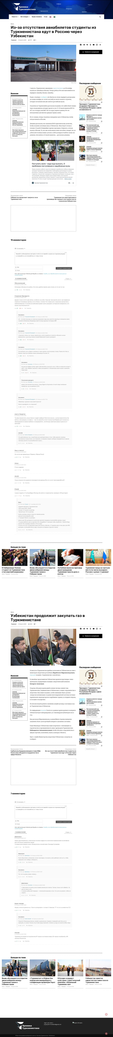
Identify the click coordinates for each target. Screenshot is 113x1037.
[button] (100, 16)
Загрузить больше (90, 165)
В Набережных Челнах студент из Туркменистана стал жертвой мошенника (13, 570)
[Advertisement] (43, 218)
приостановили (58, 88)
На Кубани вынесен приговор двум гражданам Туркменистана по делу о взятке (70, 571)
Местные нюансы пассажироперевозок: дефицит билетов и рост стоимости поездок (19, 133)
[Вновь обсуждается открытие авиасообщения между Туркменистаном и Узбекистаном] (42, 557)
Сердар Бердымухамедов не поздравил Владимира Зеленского (18, 112)
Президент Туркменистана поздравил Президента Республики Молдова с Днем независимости (90, 107)
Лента (12, 23)
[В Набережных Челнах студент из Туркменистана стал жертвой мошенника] (14, 557)
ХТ (12, 98)
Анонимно (30, 364)
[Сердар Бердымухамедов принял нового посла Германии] (82, 149)
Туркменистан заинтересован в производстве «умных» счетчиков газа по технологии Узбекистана (61, 199)
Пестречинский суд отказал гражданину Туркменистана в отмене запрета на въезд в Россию (93, 128)
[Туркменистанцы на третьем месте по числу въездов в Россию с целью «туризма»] (98, 557)
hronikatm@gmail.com (55, 1024)
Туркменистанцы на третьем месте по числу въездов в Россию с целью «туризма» (98, 570)
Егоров (26, 504)
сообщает (44, 97)
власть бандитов (28, 434)
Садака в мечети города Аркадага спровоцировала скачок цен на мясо (18, 102)
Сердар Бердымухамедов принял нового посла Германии (17, 123)
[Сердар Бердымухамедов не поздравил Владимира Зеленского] (82, 139)
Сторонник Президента (30, 316)
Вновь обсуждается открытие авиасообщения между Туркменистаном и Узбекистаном (42, 571)
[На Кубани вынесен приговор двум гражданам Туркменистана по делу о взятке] (70, 557)
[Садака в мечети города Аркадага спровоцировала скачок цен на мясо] (82, 117)
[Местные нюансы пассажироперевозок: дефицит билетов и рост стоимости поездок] (82, 158)
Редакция (13, 40)
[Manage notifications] (106, 1033)
